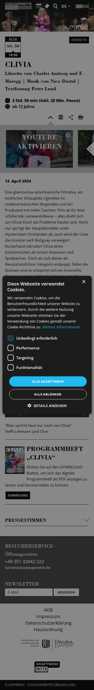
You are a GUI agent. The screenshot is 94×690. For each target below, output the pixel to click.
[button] (47, 405)
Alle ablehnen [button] (47, 394)
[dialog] (47, 345)
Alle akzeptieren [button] (48, 381)
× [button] (83, 281)
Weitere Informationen (61, 326)
